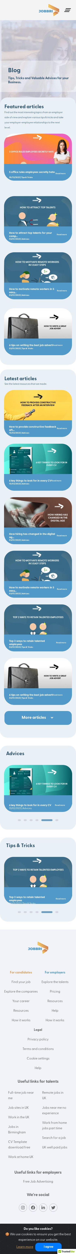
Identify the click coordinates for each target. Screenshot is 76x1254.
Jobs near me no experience (54, 1110)
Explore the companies (21, 991)
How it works (21, 1020)
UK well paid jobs (54, 1147)
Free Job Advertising (38, 1181)
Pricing (55, 991)
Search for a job (54, 1138)
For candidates (21, 972)
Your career (21, 1001)
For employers (55, 972)
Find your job (21, 982)
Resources (21, 1011)
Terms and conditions (38, 1049)
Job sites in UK (18, 1108)
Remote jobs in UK (52, 1095)
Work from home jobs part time (54, 1125)
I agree (48, 1247)
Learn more (24, 1247)
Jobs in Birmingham (17, 1129)
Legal (38, 1030)
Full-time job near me (21, 1095)
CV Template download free (19, 1144)
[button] (19, 820)
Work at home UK (20, 1157)
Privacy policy (38, 1039)
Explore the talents (55, 982)
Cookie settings (38, 1058)
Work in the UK (18, 1117)
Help (55, 1011)
